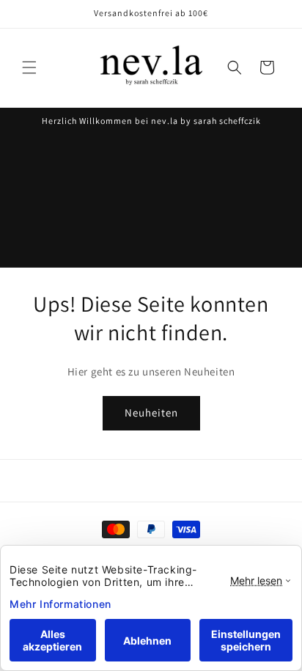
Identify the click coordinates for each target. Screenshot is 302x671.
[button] (29, 67)
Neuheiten (151, 412)
